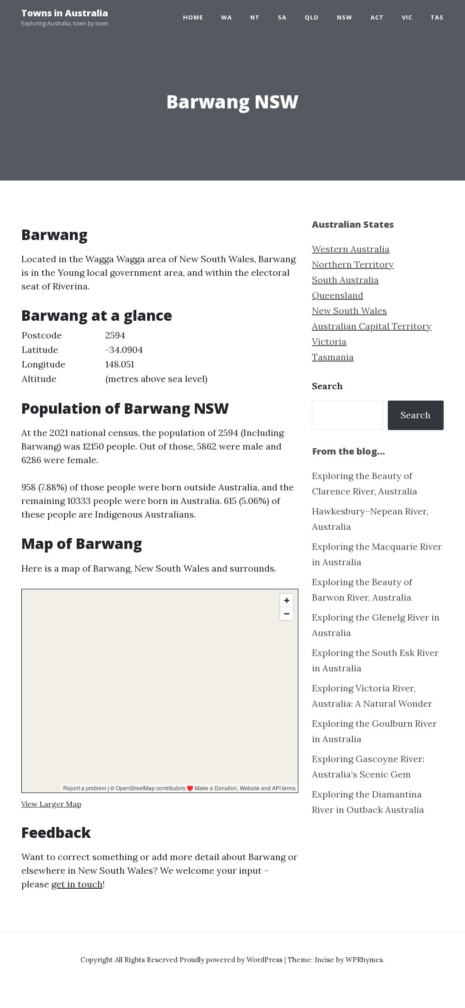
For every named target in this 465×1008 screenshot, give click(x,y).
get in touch (77, 884)
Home (193, 17)
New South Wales (349, 310)
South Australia (345, 279)
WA (226, 17)
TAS (437, 17)
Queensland (337, 295)
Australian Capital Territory (371, 326)
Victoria (329, 341)
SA (282, 17)
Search (327, 385)
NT (255, 17)
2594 (115, 335)
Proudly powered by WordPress (231, 959)
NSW (344, 17)
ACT (377, 17)
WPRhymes (364, 959)
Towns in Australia (64, 13)
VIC (407, 17)
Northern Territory (353, 264)
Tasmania (333, 356)
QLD (312, 17)
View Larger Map (51, 803)
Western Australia (351, 248)
